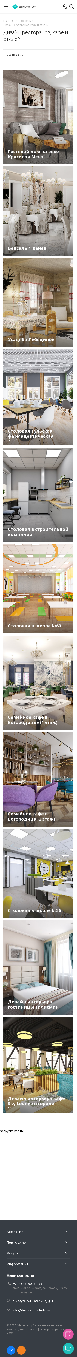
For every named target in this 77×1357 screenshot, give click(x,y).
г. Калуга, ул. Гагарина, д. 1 (33, 1301)
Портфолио (16, 1242)
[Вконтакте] (11, 1350)
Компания (15, 1231)
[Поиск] (71, 7)
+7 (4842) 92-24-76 (27, 1283)
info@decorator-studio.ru (31, 1310)
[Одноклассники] (21, 1350)
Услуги (12, 1253)
